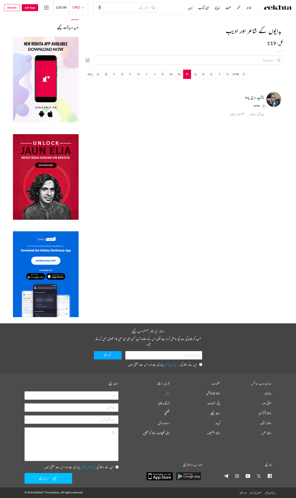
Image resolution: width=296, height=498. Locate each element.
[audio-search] (99, 7)
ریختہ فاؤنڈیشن (213, 393)
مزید (190, 7)
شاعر (248, 7)
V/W (235, 74)
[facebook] (269, 475)
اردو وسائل (164, 423)
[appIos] (159, 476)
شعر (238, 7)
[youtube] (248, 475)
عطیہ (167, 393)
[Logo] (277, 8)
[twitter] (258, 475)
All (90, 74)
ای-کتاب (203, 7)
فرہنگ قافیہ (164, 403)
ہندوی (268, 393)
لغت (228, 7)
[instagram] (237, 475)
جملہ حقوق (243, 492)
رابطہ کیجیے (215, 413)
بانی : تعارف (213, 403)
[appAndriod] (188, 476)
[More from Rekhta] (46, 7)
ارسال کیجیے (44, 478)
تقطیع (167, 413)
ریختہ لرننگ (265, 423)
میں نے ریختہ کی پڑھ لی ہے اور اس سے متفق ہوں (162, 364)
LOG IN (61, 7)
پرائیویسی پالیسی (172, 364)
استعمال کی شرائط (256, 492)
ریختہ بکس (266, 433)
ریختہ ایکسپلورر (213, 433)
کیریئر (217, 423)
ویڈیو (217, 7)
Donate (11, 7)
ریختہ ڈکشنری (265, 413)
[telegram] (226, 475)
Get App (30, 7)
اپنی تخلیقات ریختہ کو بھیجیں (156, 433)
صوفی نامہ (266, 403)
